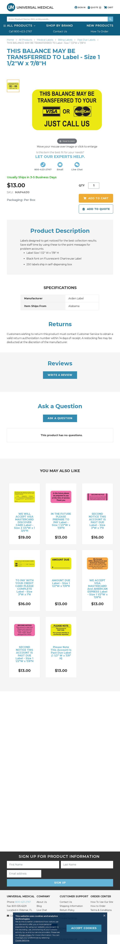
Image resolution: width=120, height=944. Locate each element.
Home (11, 39)
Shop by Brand (59, 25)
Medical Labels (45, 39)
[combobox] (60, 19)
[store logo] (30, 7)
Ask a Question (60, 418)
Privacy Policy (25, 935)
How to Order (97, 906)
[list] (60, 28)
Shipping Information (71, 906)
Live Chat (42, 910)
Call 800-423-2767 (20, 31)
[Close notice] (103, 915)
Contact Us (60, 31)
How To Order (99, 31)
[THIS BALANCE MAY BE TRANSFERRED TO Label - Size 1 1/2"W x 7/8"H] (13, 85)
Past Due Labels (86, 39)
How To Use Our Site (101, 902)
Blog (39, 906)
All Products (26, 39)
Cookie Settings (22, 940)
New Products (100, 25)
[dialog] (60, 928)
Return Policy (67, 910)
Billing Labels (65, 39)
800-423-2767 (23, 902)
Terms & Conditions (101, 910)
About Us (42, 902)
